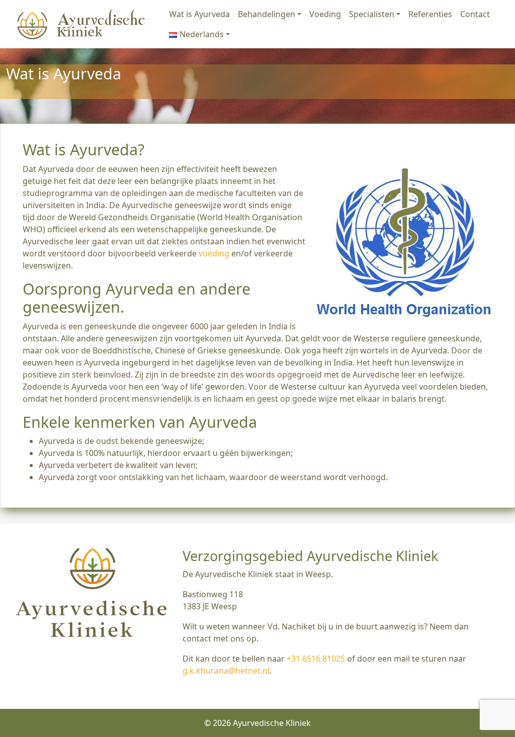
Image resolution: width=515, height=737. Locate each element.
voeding (214, 253)
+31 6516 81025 (316, 658)
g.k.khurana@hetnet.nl (226, 670)
